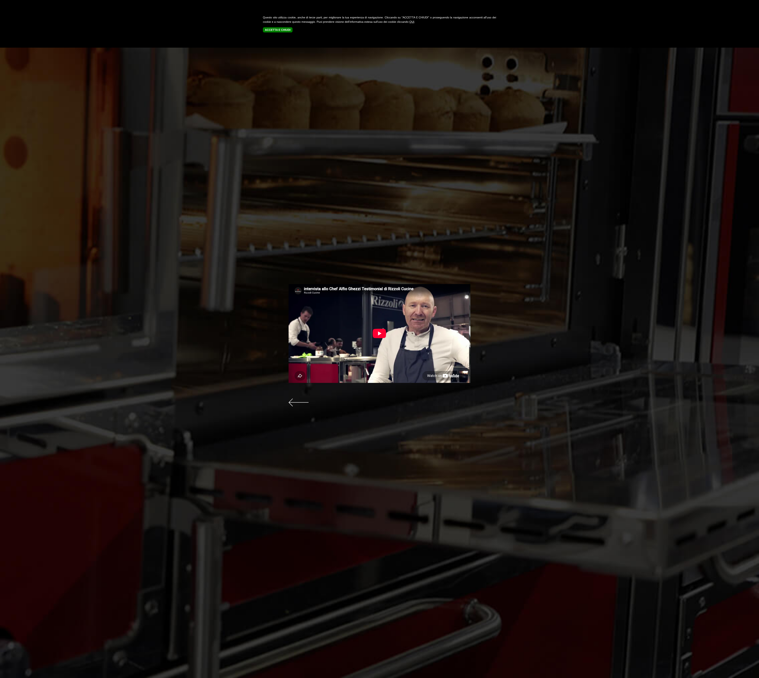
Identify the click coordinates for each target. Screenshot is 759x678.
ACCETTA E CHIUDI (278, 29)
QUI (411, 21)
